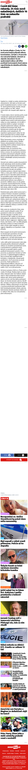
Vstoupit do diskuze (12, 459)
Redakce (12, 751)
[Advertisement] (14, 85)
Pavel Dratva (4, 38)
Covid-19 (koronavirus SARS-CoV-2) (9, 495)
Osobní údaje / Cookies (13, 753)
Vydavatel (22, 751)
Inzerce (4, 753)
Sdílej (5, 455)
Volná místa (23, 753)
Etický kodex (6, 751)
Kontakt (17, 751)
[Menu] (26, 2)
